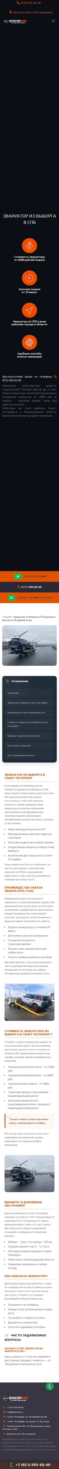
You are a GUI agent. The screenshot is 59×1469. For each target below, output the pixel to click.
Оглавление (13, 693)
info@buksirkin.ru (15, 1412)
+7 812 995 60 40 (15, 1407)
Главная (6, 616)
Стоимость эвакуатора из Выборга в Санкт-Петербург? (28, 724)
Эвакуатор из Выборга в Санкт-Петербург (28, 703)
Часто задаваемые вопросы (21, 755)
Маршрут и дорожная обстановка (24, 736)
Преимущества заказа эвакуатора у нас (26, 712)
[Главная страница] (14, 19)
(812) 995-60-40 (30, 2)
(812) (31, 587)
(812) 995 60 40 (11, 380)
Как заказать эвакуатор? (19, 745)
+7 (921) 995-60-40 (33, 1465)
